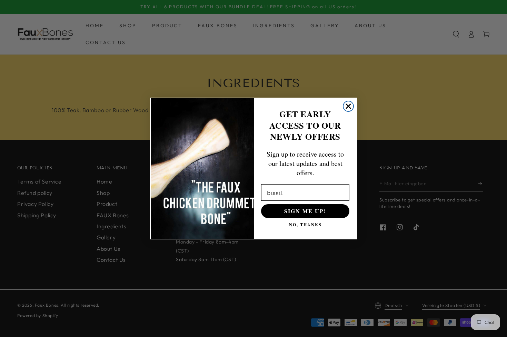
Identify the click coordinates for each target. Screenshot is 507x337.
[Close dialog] (348, 106)
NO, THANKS (305, 225)
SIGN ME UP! (305, 211)
